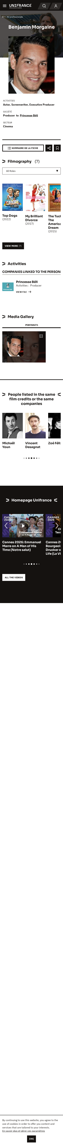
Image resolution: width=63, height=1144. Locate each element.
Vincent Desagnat (32, 445)
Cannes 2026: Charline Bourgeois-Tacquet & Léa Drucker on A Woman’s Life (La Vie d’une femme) (22, 548)
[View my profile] (56, 6)
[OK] (31, 1138)
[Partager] (48, 148)
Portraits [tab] (31, 324)
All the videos (14, 577)
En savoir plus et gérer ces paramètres (23, 1130)
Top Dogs (9, 216)
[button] (41, 336)
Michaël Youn (8, 445)
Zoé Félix (55, 443)
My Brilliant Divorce (34, 218)
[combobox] (31, 171)
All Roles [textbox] (11, 170)
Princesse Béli (29, 115)
